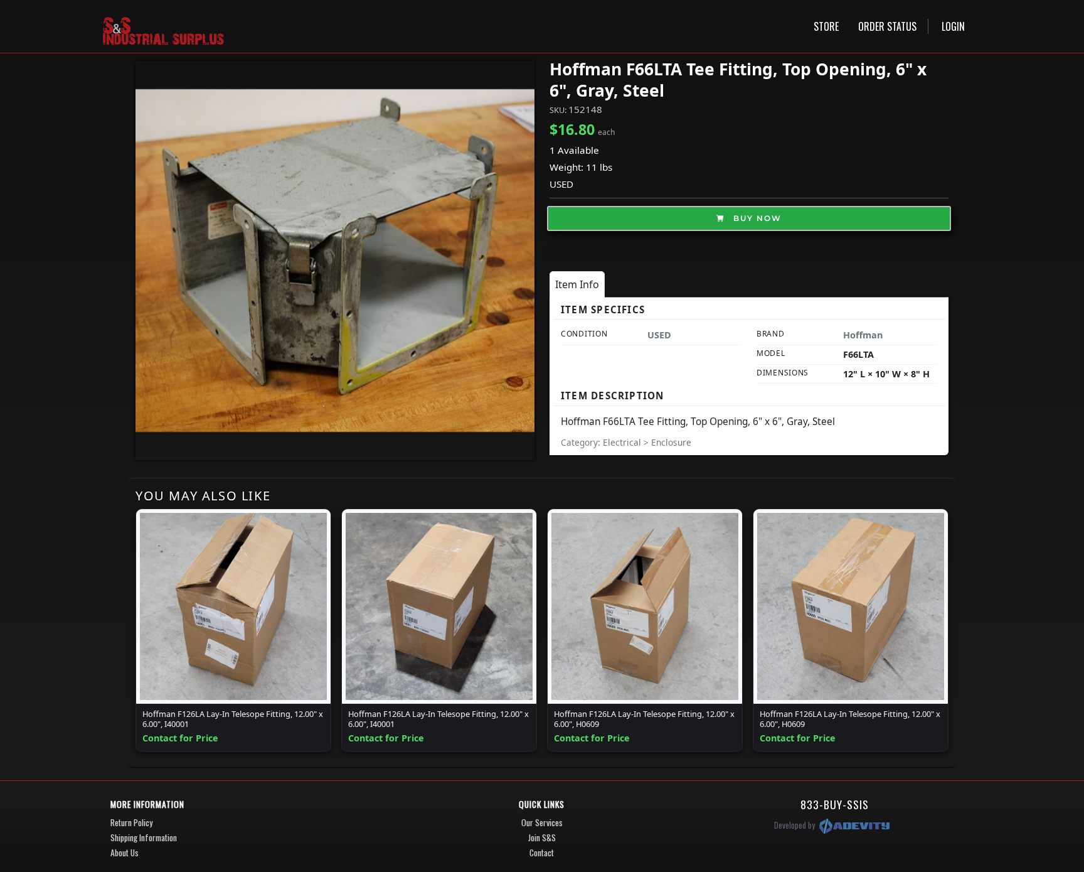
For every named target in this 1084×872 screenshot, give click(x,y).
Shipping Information (143, 837)
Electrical (623, 442)
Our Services (542, 822)
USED (561, 184)
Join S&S (542, 837)
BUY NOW (756, 218)
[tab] (577, 284)
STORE (826, 26)
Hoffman (863, 335)
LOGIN (953, 26)
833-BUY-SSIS (834, 804)
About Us (124, 852)
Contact (541, 852)
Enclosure (671, 442)
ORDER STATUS (887, 26)
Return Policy (131, 822)
